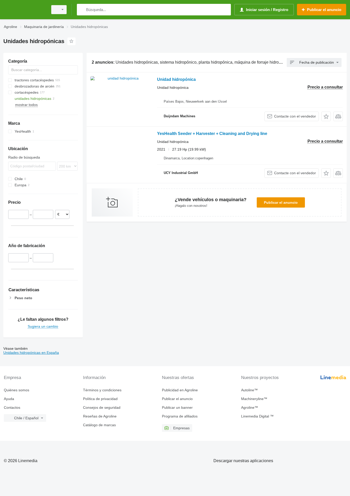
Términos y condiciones (102, 390)
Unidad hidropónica (176, 79)
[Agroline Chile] (24, 9)
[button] (326, 116)
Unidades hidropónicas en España (31, 353)
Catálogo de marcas (99, 425)
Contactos (12, 407)
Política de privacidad (100, 399)
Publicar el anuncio (281, 202)
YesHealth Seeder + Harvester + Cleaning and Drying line (212, 133)
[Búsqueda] (82, 9)
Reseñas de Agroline (100, 416)
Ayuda (9, 399)
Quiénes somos (16, 390)
